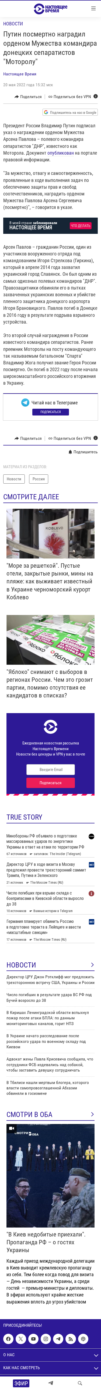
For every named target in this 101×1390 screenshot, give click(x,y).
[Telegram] (50, 1383)
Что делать (80, 226)
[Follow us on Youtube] (33, 1339)
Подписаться (50, 412)
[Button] (28, 96)
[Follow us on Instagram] (46, 1339)
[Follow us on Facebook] (8, 1339)
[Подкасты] (83, 1339)
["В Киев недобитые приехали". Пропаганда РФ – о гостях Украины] (50, 1176)
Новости (13, 23)
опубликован (60, 153)
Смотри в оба (29, 1114)
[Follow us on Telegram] (58, 1339)
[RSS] (70, 1339)
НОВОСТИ (21, 965)
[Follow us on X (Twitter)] (21, 1339)
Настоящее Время (19, 74)
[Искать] (80, 1383)
